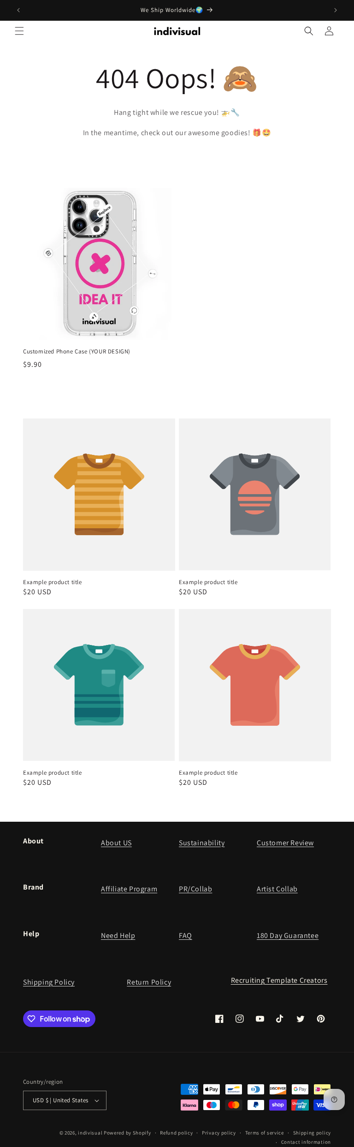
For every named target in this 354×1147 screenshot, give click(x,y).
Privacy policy (219, 1132)
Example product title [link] (52, 582)
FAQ (185, 935)
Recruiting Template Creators (279, 980)
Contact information (306, 1142)
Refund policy (176, 1132)
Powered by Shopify (127, 1132)
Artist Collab (277, 889)
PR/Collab (195, 889)
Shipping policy (312, 1132)
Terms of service (264, 1132)
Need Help (118, 935)
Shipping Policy (49, 982)
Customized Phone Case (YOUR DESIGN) (76, 351)
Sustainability (201, 843)
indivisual (90, 1132)
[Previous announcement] (18, 10)
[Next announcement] (335, 10)
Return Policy (149, 982)
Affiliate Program (129, 889)
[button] (19, 31)
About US (116, 843)
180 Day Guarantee (288, 935)
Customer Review (285, 843)
